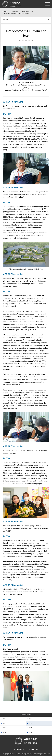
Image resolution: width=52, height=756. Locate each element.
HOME (4, 11)
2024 (30, 719)
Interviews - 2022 (28, 11)
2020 (30, 728)
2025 (4, 719)
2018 (30, 732)
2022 (30, 723)
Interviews (14, 11)
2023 (4, 723)
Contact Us (33, 749)
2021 (4, 728)
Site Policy (20, 749)
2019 (4, 732)
